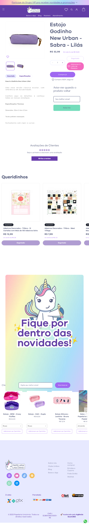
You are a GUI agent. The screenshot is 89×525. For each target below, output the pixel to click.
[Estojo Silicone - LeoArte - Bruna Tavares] (62, 401)
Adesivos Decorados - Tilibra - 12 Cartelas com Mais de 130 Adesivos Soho (20, 229)
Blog (40, 15)
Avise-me (66, 108)
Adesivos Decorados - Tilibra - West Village (60, 229)
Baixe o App (31, 15)
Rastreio (47, 15)
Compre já (62, 74)
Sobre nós (52, 463)
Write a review (44, 158)
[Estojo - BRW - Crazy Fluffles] (12, 401)
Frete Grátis (72, 474)
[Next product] (86, 411)
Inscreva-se (62, 385)
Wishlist (70, 477)
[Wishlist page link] (66, 9)
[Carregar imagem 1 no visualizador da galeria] (10, 66)
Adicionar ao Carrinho (12, 431)
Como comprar (71, 464)
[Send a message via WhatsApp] (85, 521)
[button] (2, 8)
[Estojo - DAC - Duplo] (37, 401)
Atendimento (58, 15)
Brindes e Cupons (71, 469)
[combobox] (12, 426)
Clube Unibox (53, 466)
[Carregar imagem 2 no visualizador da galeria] (20, 66)
